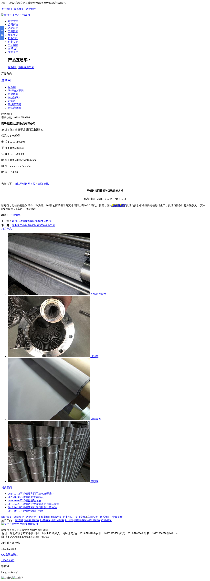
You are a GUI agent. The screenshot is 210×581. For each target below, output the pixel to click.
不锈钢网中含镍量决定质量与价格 (33, 504)
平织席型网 (14, 104)
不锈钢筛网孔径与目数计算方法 (32, 507)
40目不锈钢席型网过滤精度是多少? (32, 221)
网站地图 (31, 9)
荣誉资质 (13, 52)
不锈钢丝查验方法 (24, 500)
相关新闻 (6, 487)
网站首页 (13, 21)
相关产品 (6, 228)
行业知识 (13, 38)
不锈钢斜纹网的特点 (26, 510)
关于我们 (6, 9)
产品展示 (13, 28)
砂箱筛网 (13, 94)
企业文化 (13, 41)
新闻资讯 (13, 34)
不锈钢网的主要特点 (26, 497)
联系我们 (19, 9)
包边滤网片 (14, 97)
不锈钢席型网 (26, 67)
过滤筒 (12, 101)
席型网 (12, 67)
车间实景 (13, 45)
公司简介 (13, 24)
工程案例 (13, 31)
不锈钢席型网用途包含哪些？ (31, 493)
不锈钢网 (15, 215)
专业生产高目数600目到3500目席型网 (33, 225)
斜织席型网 (14, 108)
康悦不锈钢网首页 (24, 183)
